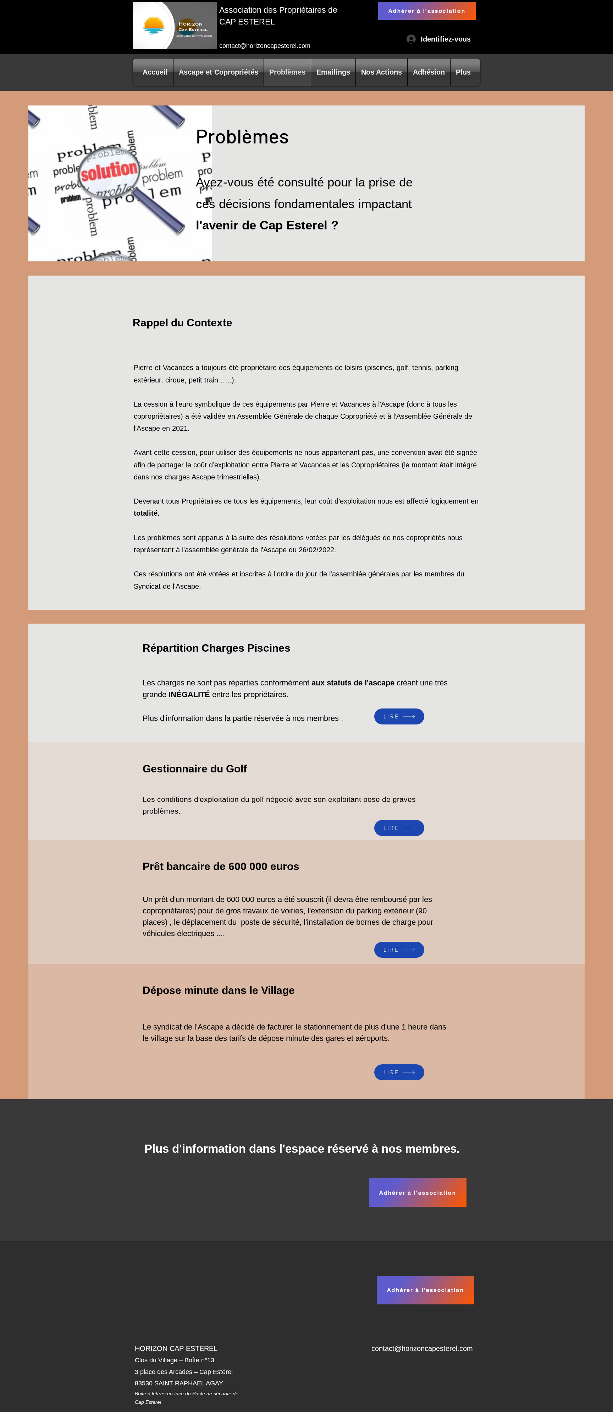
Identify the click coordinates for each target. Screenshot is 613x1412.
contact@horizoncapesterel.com (264, 45)
